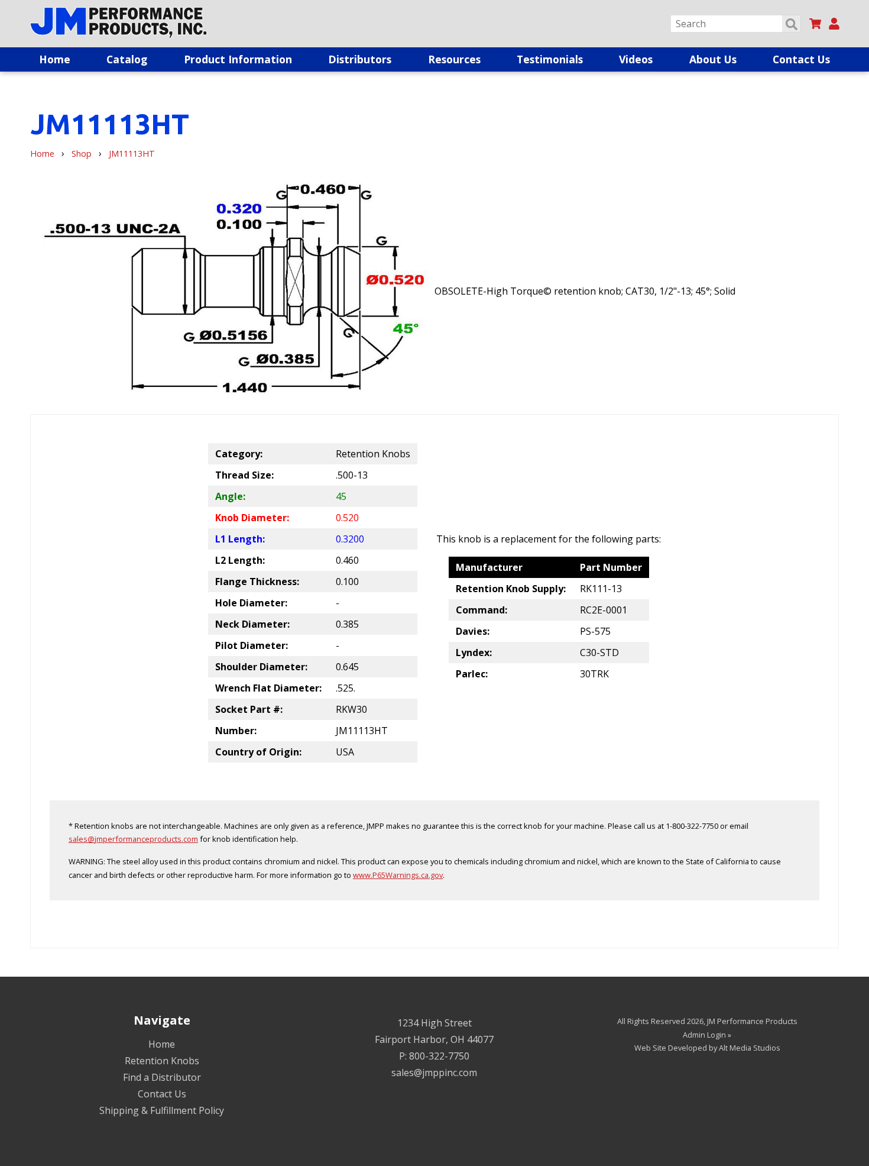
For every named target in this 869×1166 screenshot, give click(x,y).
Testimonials (550, 59)
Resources (454, 59)
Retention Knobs (162, 1060)
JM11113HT (132, 153)
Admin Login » (707, 1034)
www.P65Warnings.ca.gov (398, 875)
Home (54, 59)
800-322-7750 (439, 1055)
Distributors (359, 59)
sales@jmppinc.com (434, 1072)
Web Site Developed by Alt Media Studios (707, 1047)
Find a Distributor (162, 1077)
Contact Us (801, 59)
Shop (82, 153)
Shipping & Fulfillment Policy (161, 1110)
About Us (713, 59)
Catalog (126, 59)
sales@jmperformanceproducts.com (133, 839)
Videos (636, 59)
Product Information (238, 59)
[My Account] (834, 23)
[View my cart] (815, 23)
